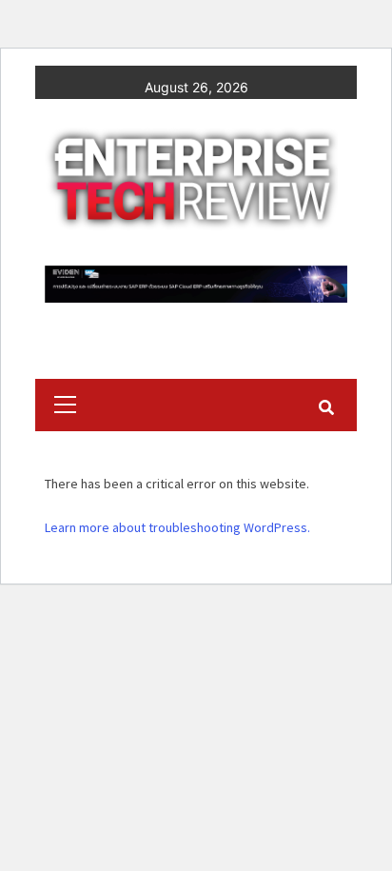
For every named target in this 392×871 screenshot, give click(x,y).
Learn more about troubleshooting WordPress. (177, 527)
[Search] (326, 407)
